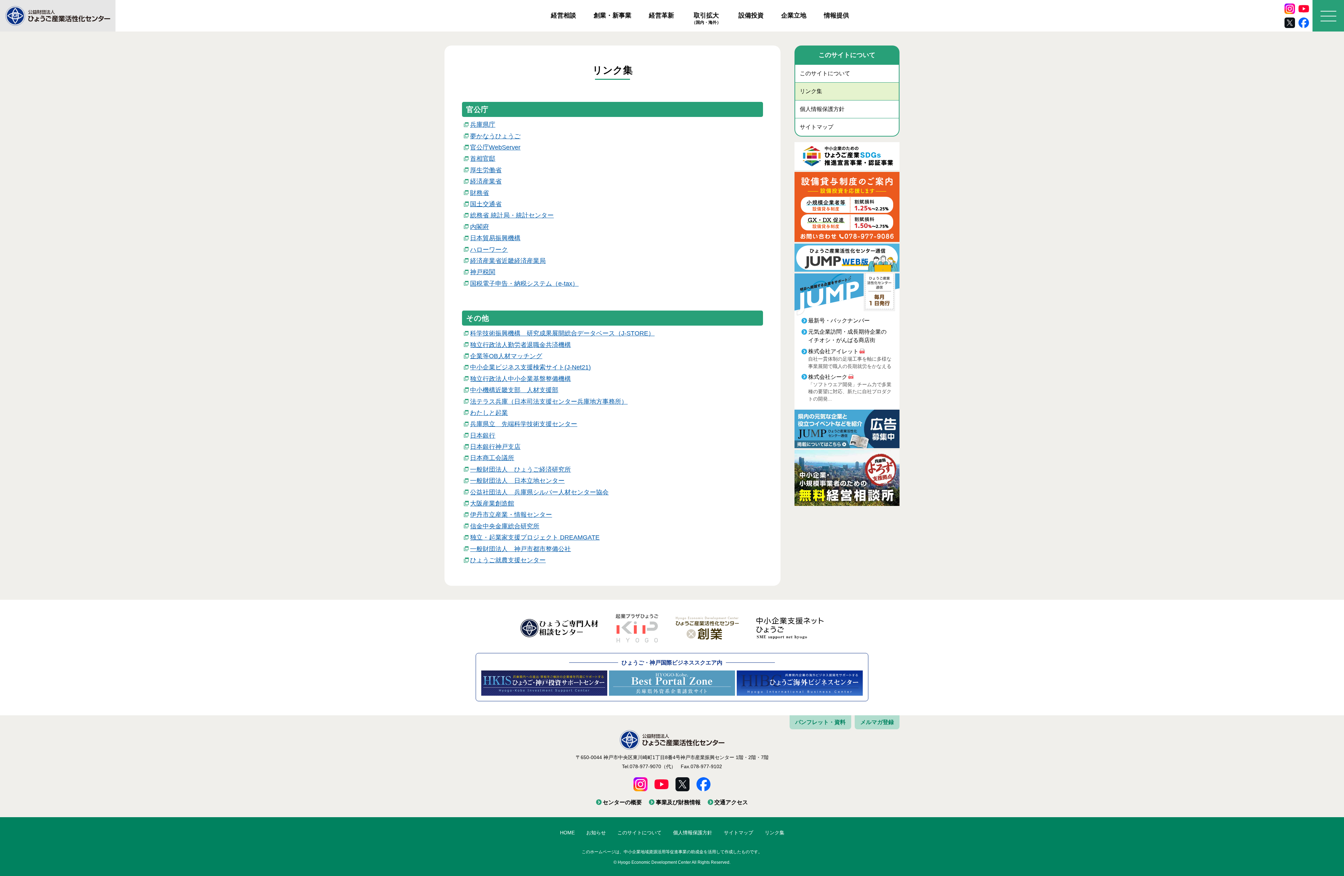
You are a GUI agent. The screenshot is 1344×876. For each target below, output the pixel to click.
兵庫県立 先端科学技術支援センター (523, 423)
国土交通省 (486, 204)
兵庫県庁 (482, 124)
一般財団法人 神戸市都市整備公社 (520, 548)
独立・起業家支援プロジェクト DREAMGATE (535, 537)
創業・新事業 (612, 15)
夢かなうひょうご (495, 136)
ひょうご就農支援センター (508, 560)
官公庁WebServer (495, 147)
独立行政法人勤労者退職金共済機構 (520, 344)
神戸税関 (482, 272)
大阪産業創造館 (492, 503)
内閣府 (479, 226)
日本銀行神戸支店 (495, 446)
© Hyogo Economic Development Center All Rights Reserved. (672, 862)
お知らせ (596, 832)
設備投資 (751, 15)
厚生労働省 (486, 170)
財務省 (479, 192)
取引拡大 (706, 18)
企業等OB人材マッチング (506, 356)
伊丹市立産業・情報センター (511, 514)
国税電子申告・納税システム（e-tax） (524, 283)
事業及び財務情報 (678, 802)
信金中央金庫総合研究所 (504, 526)
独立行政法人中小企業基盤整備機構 (520, 378)
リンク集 (811, 91)
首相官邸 (482, 158)
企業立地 (793, 15)
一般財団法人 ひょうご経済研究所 (520, 469)
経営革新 (661, 15)
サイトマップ (816, 127)
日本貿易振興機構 (495, 238)
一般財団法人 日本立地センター (517, 480)
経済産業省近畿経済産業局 (508, 260)
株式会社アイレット (833, 351)
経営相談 (563, 15)
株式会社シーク (827, 377)
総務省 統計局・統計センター (512, 215)
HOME (567, 832)
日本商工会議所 (492, 457)
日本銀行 (482, 435)
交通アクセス (731, 802)
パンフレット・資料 (820, 722)
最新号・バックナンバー (839, 321)
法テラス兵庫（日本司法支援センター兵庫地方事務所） (549, 401)
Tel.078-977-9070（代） (649, 766)
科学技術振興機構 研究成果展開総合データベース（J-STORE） (562, 333)
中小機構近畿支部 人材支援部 (514, 390)
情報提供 (836, 15)
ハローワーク (489, 249)
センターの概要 (622, 802)
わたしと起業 (489, 412)
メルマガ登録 (877, 722)
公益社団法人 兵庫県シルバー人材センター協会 (539, 492)
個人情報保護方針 (822, 109)
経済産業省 (486, 181)
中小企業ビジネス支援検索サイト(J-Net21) (530, 367)
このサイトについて (825, 73)
